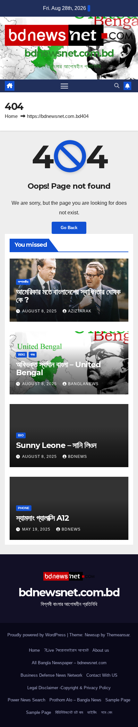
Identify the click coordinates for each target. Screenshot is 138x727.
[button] (116, 85)
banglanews (83, 384)
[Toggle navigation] (64, 85)
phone (24, 508)
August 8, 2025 (40, 311)
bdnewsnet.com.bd (69, 53)
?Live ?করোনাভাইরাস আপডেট (66, 650)
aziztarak (79, 311)
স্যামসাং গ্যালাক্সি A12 (42, 518)
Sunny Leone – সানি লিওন (56, 445)
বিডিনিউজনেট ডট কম (69, 712)
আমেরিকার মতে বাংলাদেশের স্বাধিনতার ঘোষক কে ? (68, 295)
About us (100, 650)
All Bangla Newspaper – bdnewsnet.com (69, 662)
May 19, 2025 (37, 529)
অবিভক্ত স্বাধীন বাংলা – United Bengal (58, 368)
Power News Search (26, 700)
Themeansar (118, 634)
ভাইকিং (92, 712)
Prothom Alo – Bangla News (75, 700)
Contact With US (101, 675)
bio (21, 435)
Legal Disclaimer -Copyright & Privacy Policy (69, 687)
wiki (21, 354)
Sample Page (117, 700)
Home (11, 116)
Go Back (69, 227)
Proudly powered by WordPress (37, 634)
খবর (32, 354)
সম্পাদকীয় (23, 282)
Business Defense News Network (51, 675)
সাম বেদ (106, 712)
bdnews (77, 456)
